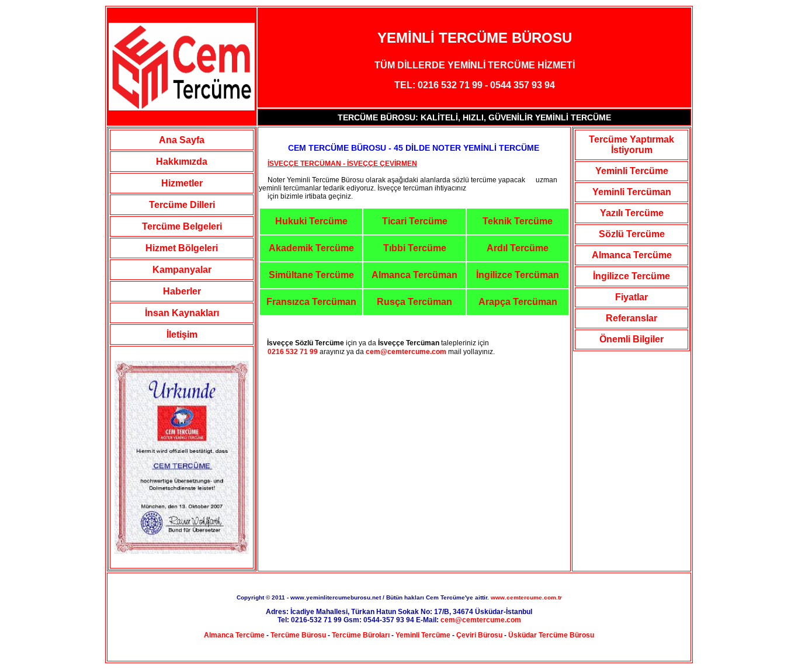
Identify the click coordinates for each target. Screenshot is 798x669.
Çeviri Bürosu (479, 635)
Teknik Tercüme (518, 221)
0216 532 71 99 (288, 352)
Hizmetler (182, 183)
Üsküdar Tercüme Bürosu (551, 635)
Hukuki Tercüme (311, 221)
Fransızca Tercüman (311, 302)
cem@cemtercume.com (406, 352)
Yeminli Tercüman (631, 192)
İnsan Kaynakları (182, 313)
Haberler (182, 291)
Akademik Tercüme (311, 248)
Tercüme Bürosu (298, 635)
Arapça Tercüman (517, 302)
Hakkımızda (181, 162)
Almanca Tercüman (414, 275)
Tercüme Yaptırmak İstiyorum (631, 144)
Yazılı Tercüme (632, 213)
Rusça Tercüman (414, 302)
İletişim (181, 334)
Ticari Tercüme (414, 221)
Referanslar (631, 318)
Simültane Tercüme (311, 275)
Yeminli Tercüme (631, 171)
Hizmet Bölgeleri (181, 248)
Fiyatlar (631, 297)
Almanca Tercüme (632, 255)
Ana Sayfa (181, 140)
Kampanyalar (181, 270)
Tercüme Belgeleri (182, 226)
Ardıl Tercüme (518, 248)
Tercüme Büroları (361, 635)
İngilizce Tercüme (631, 276)
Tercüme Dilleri (182, 205)
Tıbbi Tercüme (414, 248)
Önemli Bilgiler (631, 339)
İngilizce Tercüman (517, 275)
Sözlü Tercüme (632, 234)
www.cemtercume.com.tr (526, 597)
